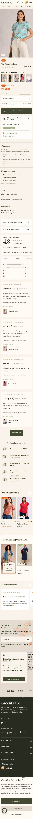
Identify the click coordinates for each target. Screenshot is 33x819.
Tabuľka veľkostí (25, 94)
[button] (30, 585)
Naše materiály (15, 475)
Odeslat (28, 639)
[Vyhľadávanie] (18, 2)
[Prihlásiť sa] (22, 2)
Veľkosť (4, 94)
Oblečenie (3, 7)
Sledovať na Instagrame (12, 679)
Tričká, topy (11, 7)
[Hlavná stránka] (7, 2)
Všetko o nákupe (15, 457)
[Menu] (30, 2)
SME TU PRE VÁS (14, 481)
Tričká (17, 7)
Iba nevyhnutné (16, 808)
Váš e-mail (6, 639)
